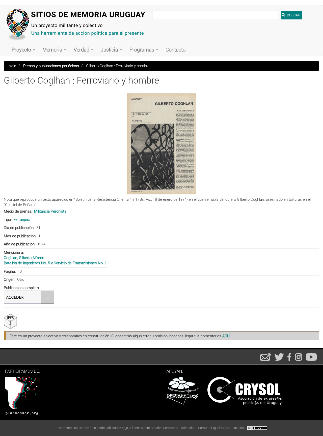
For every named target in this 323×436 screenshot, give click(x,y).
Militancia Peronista (50, 211)
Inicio (12, 66)
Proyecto (22, 50)
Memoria (53, 50)
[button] (161, 143)
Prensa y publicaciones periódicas (51, 66)
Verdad (82, 50)
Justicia (110, 50)
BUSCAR (293, 15)
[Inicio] (78, 24)
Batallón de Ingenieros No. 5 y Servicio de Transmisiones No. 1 (55, 263)
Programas (142, 50)
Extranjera (22, 219)
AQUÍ (226, 336)
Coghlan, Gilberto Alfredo (24, 257)
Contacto (175, 50)
